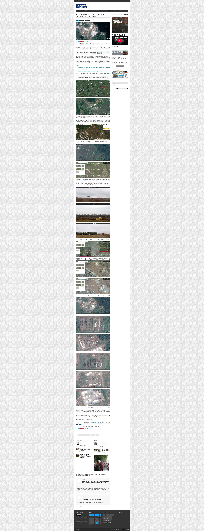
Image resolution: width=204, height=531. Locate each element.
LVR (111, 518)
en (85, 20)
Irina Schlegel (100, 423)
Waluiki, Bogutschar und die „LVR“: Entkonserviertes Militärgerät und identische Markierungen (102, 444)
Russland (105, 520)
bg (88, 20)
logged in (82, 506)
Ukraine (110, 522)
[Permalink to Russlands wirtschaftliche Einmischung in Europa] (77, 443)
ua (83, 20)
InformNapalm (87, 10)
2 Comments (84, 18)
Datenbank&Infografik (110, 10)
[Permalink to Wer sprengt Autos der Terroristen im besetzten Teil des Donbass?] (101, 462)
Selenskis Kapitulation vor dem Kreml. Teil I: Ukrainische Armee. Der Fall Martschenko (85, 449)
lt (86, 20)
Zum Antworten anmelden (96, 499)
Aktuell (101, 10)
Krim (107, 518)
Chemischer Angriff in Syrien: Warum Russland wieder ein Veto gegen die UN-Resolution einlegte (103, 450)
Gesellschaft (95, 10)
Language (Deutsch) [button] (79, 0)
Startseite (79, 10)
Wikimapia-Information (83, 179)
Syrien (109, 520)
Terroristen (105, 522)
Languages (77, 529)
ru (76, 20)
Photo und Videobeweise (99, 18)
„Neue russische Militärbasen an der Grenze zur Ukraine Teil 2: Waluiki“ (90, 71)
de (78, 20)
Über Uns (119, 10)
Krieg (104, 518)
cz (81, 20)
